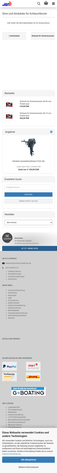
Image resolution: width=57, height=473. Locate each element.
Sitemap (11, 318)
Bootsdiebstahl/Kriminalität (19, 420)
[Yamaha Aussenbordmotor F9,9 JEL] (28, 146)
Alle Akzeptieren (28, 459)
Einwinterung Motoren (16, 422)
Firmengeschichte (15, 410)
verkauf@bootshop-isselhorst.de (18, 263)
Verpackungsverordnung (17, 313)
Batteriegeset (13, 310)
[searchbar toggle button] (38, 3)
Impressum (12, 279)
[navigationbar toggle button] (53, 3)
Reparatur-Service (15, 425)
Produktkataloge (14, 427)
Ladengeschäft (14, 407)
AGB (9, 298)
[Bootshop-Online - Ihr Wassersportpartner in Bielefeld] (6, 3)
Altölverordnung (14, 308)
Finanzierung (13, 300)
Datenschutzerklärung (11, 454)
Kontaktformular (14, 274)
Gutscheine (12, 293)
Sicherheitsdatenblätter (17, 316)
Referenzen (12, 412)
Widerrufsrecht (14, 303)
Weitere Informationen (28, 467)
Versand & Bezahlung (16, 290)
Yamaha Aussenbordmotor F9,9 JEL (28, 161)
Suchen (28, 195)
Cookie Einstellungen (16, 277)
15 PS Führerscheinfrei (17, 417)
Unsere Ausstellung (15, 415)
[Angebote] (51, 132)
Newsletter (12, 295)
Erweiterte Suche (28, 201)
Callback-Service (14, 271)
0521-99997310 (12, 268)
